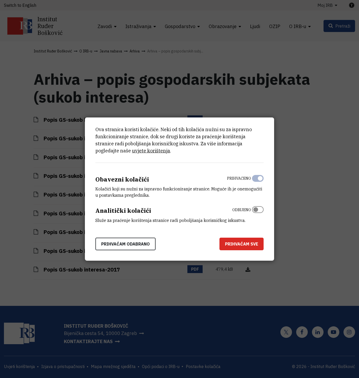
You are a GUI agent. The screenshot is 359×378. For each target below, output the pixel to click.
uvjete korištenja (151, 150)
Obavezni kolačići (122, 179)
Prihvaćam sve (241, 244)
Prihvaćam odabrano (125, 244)
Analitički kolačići (123, 210)
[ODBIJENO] (258, 213)
